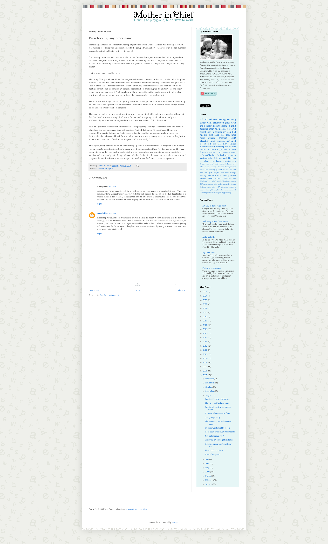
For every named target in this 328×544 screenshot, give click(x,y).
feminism (203, 187)
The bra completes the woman (217, 402)
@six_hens (217, 158)
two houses (217, 161)
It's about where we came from (217, 413)
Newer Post (94, 290)
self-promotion (208, 192)
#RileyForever (230, 167)
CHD (233, 137)
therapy (222, 192)
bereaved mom (207, 128)
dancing (232, 143)
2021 (205, 308)
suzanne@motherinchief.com (137, 509)
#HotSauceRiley (205, 181)
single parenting (206, 158)
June (207, 463)
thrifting (228, 192)
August (208, 395)
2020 (205, 312)
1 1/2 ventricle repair (226, 152)
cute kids (203, 172)
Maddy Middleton (223, 181)
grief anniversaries (217, 164)
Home (137, 290)
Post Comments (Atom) (109, 295)
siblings (233, 172)
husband (212, 155)
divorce (203, 152)
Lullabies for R (208, 236)
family (213, 140)
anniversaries (230, 155)
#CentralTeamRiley (207, 146)
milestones (224, 187)
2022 (205, 304)
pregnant (223, 137)
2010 (205, 354)
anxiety (220, 184)
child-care (100, 168)
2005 (205, 375)
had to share (230, 146)
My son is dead (208, 252)
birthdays (232, 158)
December (209, 378)
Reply (99, 203)
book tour (232, 169)
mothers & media (208, 149)
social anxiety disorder (214, 167)
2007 (205, 366)
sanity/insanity (213, 125)
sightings (217, 192)
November (209, 382)
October (233, 181)
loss (206, 169)
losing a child (228, 125)
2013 (205, 341)
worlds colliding (223, 175)
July (207, 459)
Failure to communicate (211, 267)
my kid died (206, 134)
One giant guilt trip (212, 417)
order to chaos (205, 190)
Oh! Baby (223, 143)
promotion (227, 190)
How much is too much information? (220, 431)
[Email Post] (137, 165)
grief (227, 122)
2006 (205, 370)
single (225, 158)
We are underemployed (214, 450)
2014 (205, 337)
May (207, 467)
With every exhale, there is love (215, 221)
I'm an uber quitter (212, 454)
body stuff (204, 155)
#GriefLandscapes (230, 178)
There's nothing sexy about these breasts (218, 422)
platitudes (219, 190)
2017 (205, 324)
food (207, 164)
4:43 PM (112, 186)
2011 (205, 349)
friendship (220, 146)
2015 (205, 333)
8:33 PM (112, 213)
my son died (229, 131)
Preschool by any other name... (217, 398)
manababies (102, 213)
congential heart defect (226, 140)
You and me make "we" (214, 435)
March (208, 475)
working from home (208, 175)
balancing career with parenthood (218, 121)
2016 (205, 329)
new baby (225, 172)
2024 (205, 295)
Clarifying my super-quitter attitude (219, 439)
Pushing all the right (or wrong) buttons (218, 408)
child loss (219, 134)
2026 (205, 291)
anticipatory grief (211, 184)
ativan (225, 169)
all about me (208, 119)
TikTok (202, 184)
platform (213, 190)
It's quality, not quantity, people (217, 427)
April (207, 471)
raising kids (109, 168)
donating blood (206, 178)
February (209, 480)
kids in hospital (214, 131)
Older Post (181, 290)
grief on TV (216, 187)
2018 (205, 320)
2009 (205, 358)
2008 (205, 362)
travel (202, 169)
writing (222, 119)
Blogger (175, 522)
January (208, 484)
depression (226, 184)
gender (209, 187)
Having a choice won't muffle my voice (218, 444)
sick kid (212, 143)
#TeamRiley (204, 140)
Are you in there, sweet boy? (214, 205)
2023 (205, 300)
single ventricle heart (226, 149)
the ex (203, 143)
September (209, 391)
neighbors (232, 187)
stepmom (218, 178)
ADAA (213, 181)
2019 (205, 316)
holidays (228, 164)
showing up (213, 169)
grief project (214, 172)
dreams (233, 184)
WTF (220, 169)
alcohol (233, 175)
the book (220, 155)
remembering (205, 161)
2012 (205, 345)
